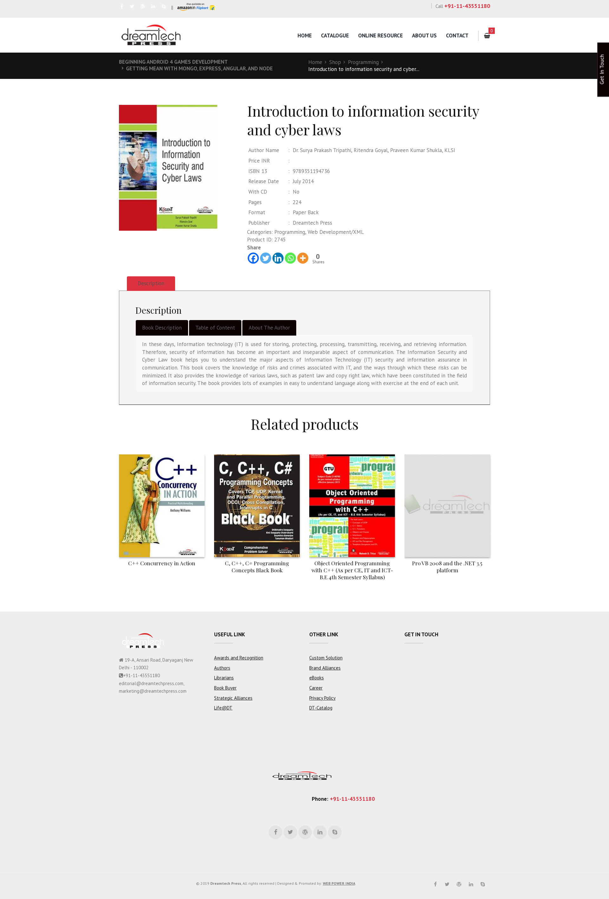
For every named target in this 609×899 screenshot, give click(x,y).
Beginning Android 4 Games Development (173, 61)
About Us (424, 35)
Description (151, 283)
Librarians (224, 678)
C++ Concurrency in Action (161, 563)
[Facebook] (253, 258)
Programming (363, 62)
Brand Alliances (325, 668)
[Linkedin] (278, 258)
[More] (302, 258)
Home (305, 35)
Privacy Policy (322, 698)
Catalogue (335, 35)
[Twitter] (265, 258)
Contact (457, 35)
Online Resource (380, 35)
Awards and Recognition (238, 658)
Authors (222, 668)
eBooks (316, 678)
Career (316, 688)
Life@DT (223, 708)
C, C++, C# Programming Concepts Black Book (257, 567)
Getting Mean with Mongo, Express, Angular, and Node (199, 68)
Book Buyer (225, 688)
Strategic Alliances (233, 698)
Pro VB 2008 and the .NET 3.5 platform (447, 567)
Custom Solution (326, 658)
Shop (335, 62)
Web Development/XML (336, 231)
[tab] (151, 283)
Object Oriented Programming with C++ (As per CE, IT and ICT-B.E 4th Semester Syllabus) (352, 570)
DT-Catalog (320, 708)
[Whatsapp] (290, 258)
